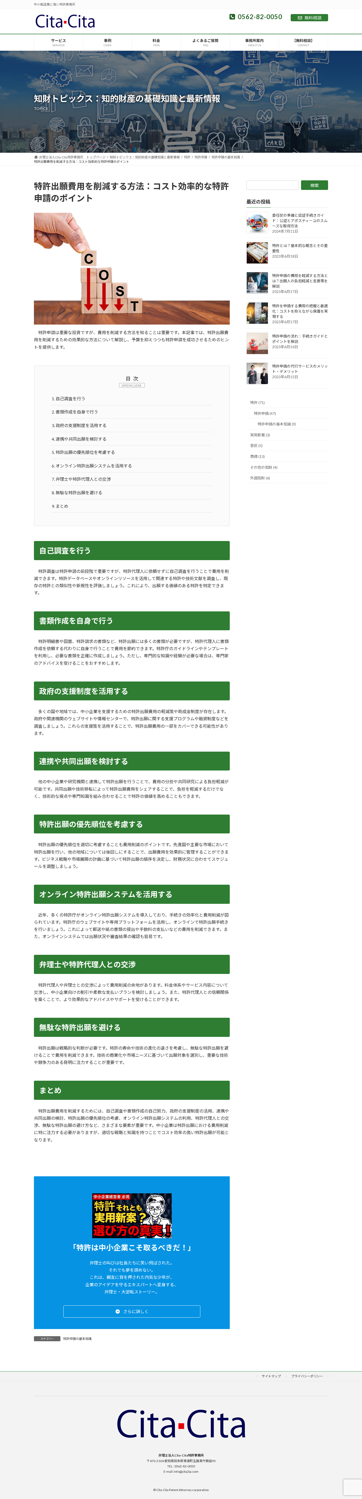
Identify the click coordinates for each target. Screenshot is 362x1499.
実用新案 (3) (260, 435)
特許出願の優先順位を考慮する (83, 452)
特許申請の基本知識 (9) (277, 424)
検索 (314, 185)
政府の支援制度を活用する (79, 425)
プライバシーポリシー (307, 1376)
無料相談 (312, 17)
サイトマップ (271, 1376)
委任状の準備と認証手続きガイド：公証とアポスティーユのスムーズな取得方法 (300, 220)
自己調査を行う (68, 398)
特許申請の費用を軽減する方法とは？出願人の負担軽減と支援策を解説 (300, 280)
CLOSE (136, 385)
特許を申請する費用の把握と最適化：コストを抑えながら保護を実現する (300, 311)
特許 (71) (257, 402)
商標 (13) (257, 456)
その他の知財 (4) (263, 467)
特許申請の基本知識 (77, 1339)
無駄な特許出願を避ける (77, 492)
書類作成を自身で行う (75, 411)
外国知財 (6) (260, 478)
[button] (131, 1311)
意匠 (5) (256, 445)
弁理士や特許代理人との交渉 (81, 479)
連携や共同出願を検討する (79, 438)
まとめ (60, 506)
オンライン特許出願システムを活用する (92, 465)
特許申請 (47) (265, 413)
